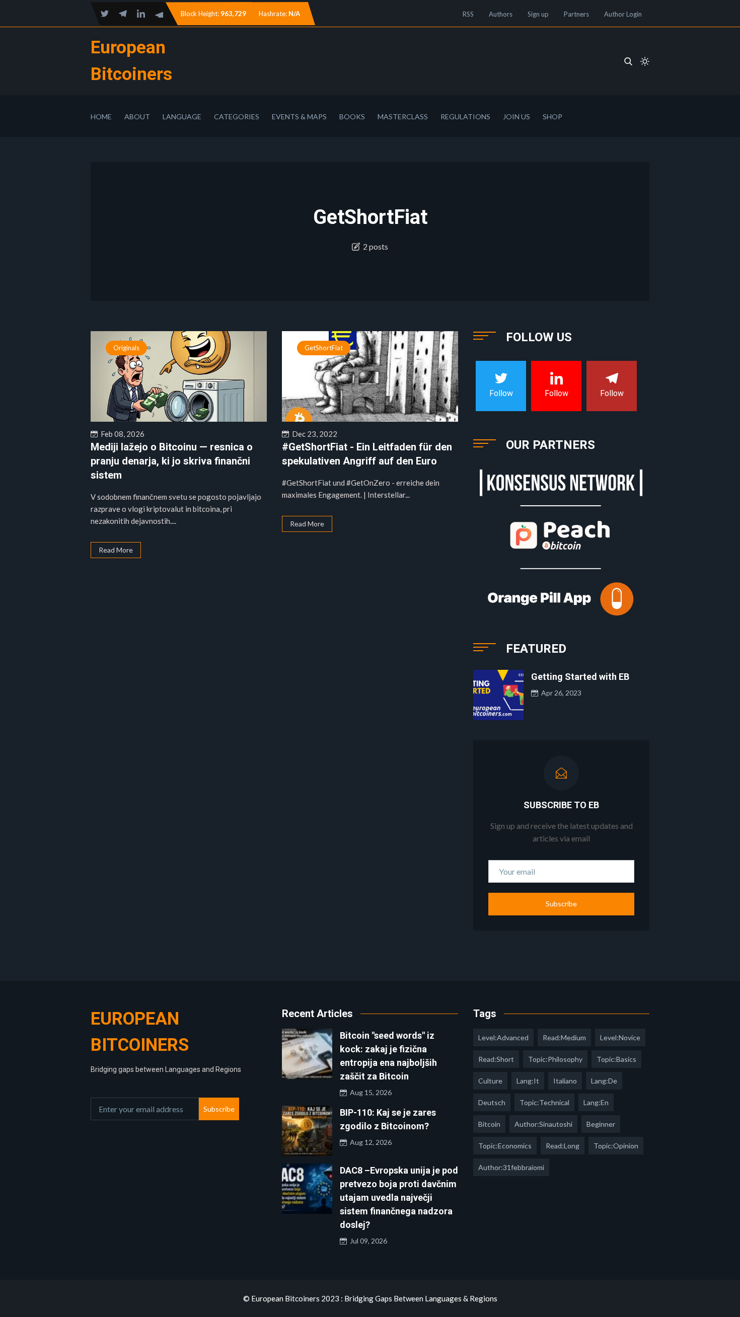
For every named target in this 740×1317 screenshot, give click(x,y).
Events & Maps (299, 116)
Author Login (623, 14)
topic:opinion (616, 1145)
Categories (236, 116)
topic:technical (544, 1102)
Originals (126, 348)
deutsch (491, 1102)
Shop (552, 116)
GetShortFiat (324, 348)
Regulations (465, 116)
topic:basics (616, 1059)
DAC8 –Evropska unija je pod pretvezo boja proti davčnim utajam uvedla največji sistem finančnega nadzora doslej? (399, 1197)
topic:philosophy (555, 1059)
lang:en (596, 1102)
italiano (565, 1080)
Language (182, 116)
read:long (562, 1145)
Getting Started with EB (580, 676)
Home (101, 116)
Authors (500, 14)
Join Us (516, 116)
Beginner (600, 1124)
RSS (468, 14)
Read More (116, 550)
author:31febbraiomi (511, 1167)
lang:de (604, 1080)
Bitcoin (489, 1124)
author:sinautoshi (543, 1124)
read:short (496, 1059)
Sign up (538, 14)
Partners (576, 14)
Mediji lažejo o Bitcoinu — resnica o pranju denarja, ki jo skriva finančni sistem (172, 461)
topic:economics (505, 1145)
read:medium (564, 1037)
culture (490, 1080)
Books (352, 116)
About (137, 116)
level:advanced (503, 1037)
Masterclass (403, 116)
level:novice (620, 1037)
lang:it (527, 1080)
